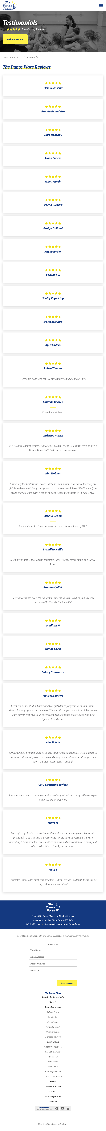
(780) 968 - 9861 (33, 924)
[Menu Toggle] (101, 5)
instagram (68, 1109)
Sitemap (53, 1101)
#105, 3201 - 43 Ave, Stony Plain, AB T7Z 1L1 (53, 920)
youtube (62, 1109)
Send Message (67, 983)
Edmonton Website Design (47, 1124)
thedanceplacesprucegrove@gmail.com (62, 924)
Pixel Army (64, 1124)
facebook (56, 1109)
